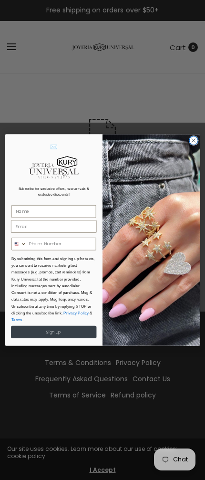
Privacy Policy (76, 313)
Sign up (53, 332)
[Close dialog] (193, 140)
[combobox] (19, 244)
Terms (16, 320)
